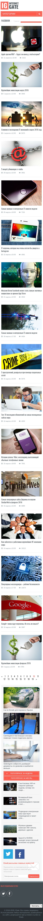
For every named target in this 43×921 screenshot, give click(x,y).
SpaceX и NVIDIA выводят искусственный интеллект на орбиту (28, 840)
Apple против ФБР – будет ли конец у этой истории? (20, 54)
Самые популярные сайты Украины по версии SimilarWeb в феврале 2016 (18, 501)
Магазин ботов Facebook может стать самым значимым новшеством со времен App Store (21, 292)
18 (29, 679)
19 (33, 679)
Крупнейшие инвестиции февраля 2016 (16, 663)
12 (4, 679)
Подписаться (34, 876)
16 (21, 679)
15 (17, 679)
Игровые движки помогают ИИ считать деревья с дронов (27, 828)
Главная (17, 21)
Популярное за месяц (21, 778)
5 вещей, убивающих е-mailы (12, 169)
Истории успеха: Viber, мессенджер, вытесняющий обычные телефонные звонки (19, 458)
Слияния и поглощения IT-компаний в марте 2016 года (21, 129)
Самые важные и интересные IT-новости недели (19, 208)
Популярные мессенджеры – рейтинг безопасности (20, 584)
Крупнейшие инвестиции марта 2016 (15, 90)
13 (8, 679)
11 (38, 676)
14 (12, 679)
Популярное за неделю (21, 773)
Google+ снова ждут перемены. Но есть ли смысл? (20, 623)
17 (24, 679)
